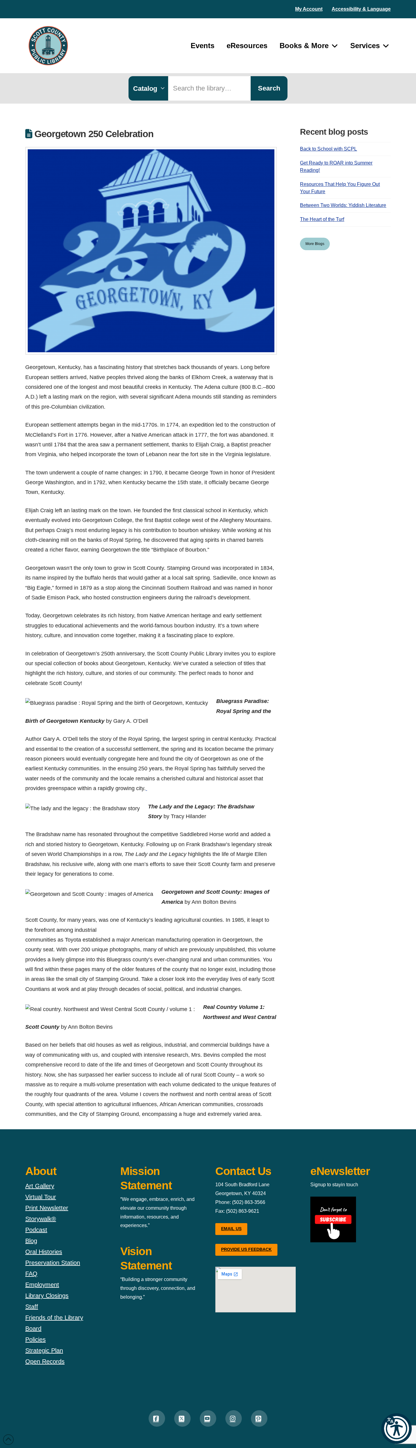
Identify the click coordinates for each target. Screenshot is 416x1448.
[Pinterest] (259, 1418)
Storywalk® (40, 1219)
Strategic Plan (44, 1350)
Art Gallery (39, 1186)
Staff (31, 1306)
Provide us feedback (246, 1249)
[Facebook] (157, 1418)
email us (231, 1228)
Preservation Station (52, 1262)
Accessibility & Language (361, 9)
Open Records (45, 1361)
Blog (31, 1240)
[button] (396, 1428)
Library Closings (47, 1295)
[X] (182, 1418)
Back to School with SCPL (328, 148)
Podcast (36, 1229)
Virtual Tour (40, 1197)
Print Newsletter (46, 1208)
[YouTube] (208, 1418)
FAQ (31, 1273)
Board (33, 1328)
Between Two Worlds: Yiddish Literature (343, 205)
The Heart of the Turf (322, 219)
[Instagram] (233, 1418)
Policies (35, 1339)
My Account (309, 9)
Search (269, 88)
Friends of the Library (54, 1317)
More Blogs (314, 244)
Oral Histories (43, 1251)
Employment (42, 1284)
